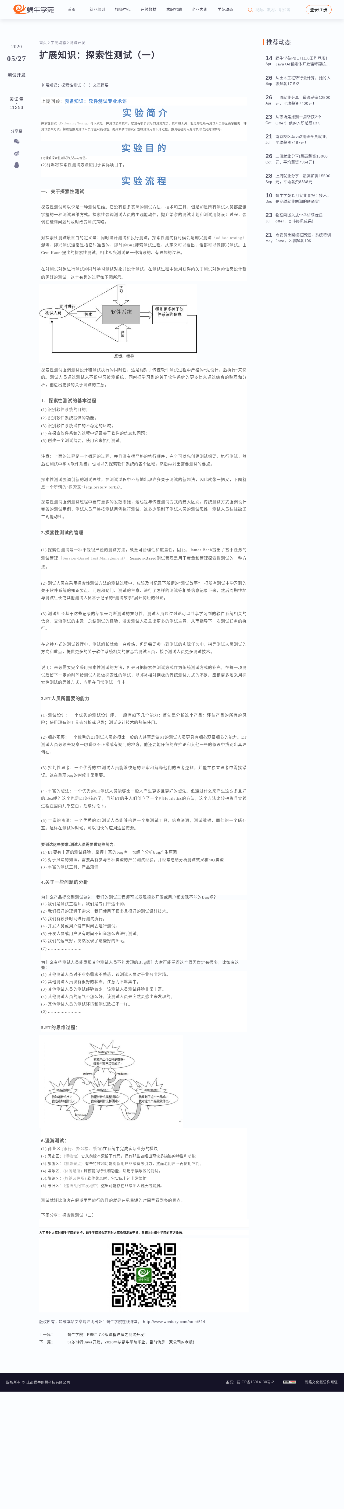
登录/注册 (318, 10)
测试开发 (77, 42)
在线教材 (148, 9)
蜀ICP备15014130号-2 (255, 1382)
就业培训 (97, 9)
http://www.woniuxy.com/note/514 (174, 1321)
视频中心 (123, 9)
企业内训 (200, 9)
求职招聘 (174, 9)
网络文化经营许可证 (321, 1382)
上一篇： (47, 1334)
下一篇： (47, 1342)
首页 (72, 9)
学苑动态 (225, 9)
